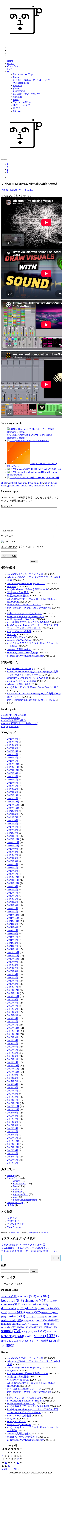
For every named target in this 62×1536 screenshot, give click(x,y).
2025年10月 (13, 770)
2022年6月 (12, 896)
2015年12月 (13, 1141)
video (52, 485)
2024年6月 (12, 820)
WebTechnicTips (21, 83)
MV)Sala (11, 586)
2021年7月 (12, 930)
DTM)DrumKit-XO (10, 717)
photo (16, 88)
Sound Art (29, 190)
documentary (13, 1308)
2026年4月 (12, 751)
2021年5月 (12, 936)
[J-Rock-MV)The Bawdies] (5, 159)
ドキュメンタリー (24, 1247)
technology (39, 485)
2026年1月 (12, 760)
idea (40, 1317)
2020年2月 (12, 984)
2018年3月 (12, 1056)
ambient (13, 483)
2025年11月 (13, 767)
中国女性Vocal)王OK (18, 595)
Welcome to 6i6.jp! (22, 102)
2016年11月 (13, 1106)
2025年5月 (12, 786)
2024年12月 (13, 801)
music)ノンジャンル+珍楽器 (22, 681)
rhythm (41, 1326)
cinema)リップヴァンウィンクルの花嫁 (27, 678)
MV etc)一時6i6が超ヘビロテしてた (32, 80)
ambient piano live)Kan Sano (21, 619)
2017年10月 (13, 1072)
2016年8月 (12, 1116)
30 (9, 1465)
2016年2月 (12, 1134)
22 (6, 1462)
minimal (9, 1323)
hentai (54, 483)
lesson (4, 485)
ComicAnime (13, 66)
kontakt (7, 1251)
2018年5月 (12, 1050)
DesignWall (34, 1232)
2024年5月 (12, 823)
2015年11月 (13, 1144)
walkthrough (15, 1341)
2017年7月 (12, 1081)
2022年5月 (12, 899)
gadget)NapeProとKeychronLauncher (25, 655)
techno (51, 1331)
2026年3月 (12, 754)
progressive (8, 1327)
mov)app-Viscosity (10, 726)
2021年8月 (12, 927)
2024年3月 (12, 830)
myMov (17, 1189)
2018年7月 (12, 1043)
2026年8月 (12, 738)
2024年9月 (12, 811)
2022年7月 (12, 892)
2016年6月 (12, 1122)
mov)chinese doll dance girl (20, 668)
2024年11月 (13, 804)
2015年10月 (13, 1147)
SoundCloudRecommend (25, 1199)
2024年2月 (12, 833)
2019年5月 (12, 1012)
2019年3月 (12, 1018)
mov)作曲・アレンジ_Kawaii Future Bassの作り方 (33, 687)
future (47, 483)
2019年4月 (12, 1015)
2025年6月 (12, 782)
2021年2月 (12, 946)
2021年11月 (13, 918)
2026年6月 (12, 745)
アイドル (35, 1244)
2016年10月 (13, 1109)
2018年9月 (12, 1037)
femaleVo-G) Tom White (19, 640)
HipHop (33, 1251)
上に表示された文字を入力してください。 (24, 547)
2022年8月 (12, 889)
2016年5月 (12, 1125)
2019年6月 (12, 1009)
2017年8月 (12, 1078)
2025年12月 (13, 764)
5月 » (16, 1469)
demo (30, 483)
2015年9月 (12, 1150)
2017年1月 (12, 1100)
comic (52, 1301)
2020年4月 (12, 977)
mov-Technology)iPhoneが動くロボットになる (31, 700)
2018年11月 (13, 1031)
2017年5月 (12, 1087)
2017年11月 (13, 1068)
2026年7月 (12, 742)
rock (53, 1327)
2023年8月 (12, 852)
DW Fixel (44, 1232)
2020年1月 (12, 987)
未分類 (10, 1205)
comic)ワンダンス (16, 637)
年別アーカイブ (21, 105)
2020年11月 (13, 955)
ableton (4, 483)
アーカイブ (7, 1283)
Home (10, 61)
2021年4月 (12, 940)
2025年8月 (12, 776)
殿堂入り (18, 108)
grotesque (47, 1313)
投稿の (13, 1221)
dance (27, 1304)
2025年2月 (12, 795)
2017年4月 (12, 1090)
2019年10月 (13, 996)
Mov (9, 69)
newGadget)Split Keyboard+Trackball (25, 616)
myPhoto (17, 85)
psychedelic (13, 485)
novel (16, 99)
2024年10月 (13, 808)
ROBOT (39, 1247)
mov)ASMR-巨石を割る (13, 720)
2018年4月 (12, 1053)
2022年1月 (12, 911)
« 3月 (4, 1469)
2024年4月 (12, 826)
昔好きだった (8, 1244)
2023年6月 (12, 858)
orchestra (23, 1324)
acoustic (9, 1296)
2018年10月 (13, 1034)
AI (5, 1247)
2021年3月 (12, 943)
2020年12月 (13, 952)
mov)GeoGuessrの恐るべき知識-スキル (27, 589)
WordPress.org (14, 1227)
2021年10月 (13, 921)
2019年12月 (13, 990)
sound (23, 485)
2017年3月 (12, 1094)
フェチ (54, 1251)
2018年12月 (13, 1028)
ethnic (44, 1308)
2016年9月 (12, 1112)
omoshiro (17, 96)
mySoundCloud (20, 1194)
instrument (12, 1320)
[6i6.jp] (25, 42)
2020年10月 (13, 958)
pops (49, 1323)
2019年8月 (12, 1002)
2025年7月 (12, 779)
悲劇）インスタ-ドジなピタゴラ (24, 613)
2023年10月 (13, 845)
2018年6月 (12, 1046)
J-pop (28, 1320)
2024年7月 (12, 817)
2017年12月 (13, 1065)
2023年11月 (13, 842)
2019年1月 (12, 1024)
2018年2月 (12, 1059)
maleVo (52, 1320)
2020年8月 (12, 965)
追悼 (19, 1251)
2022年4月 (12, 902)
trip (47, 485)
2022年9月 (12, 886)
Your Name (7, 530)
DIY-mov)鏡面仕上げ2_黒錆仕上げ (19, 723)
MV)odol (11, 634)
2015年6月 (12, 1160)
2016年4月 (12, 1128)
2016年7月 (12, 1119)
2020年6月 (12, 971)
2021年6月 (12, 933)
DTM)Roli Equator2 (39, 440)
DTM (25, 1251)
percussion (36, 1324)
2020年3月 (12, 980)
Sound (16, 77)
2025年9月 (12, 773)
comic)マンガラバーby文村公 (22, 652)
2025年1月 (12, 798)
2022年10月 (13, 883)
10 (12, 1456)
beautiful (22, 483)
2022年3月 (12, 905)
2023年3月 (12, 867)
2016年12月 (13, 1103)
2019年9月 (12, 999)
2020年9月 (12, 962)
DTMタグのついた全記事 (26, 93)
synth (40, 1331)
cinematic (35, 1300)
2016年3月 (12, 1131)
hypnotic (31, 1317)
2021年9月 (12, 924)
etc (8, 71)
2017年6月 (12, 1084)
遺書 (14, 1251)
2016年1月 (12, 1138)
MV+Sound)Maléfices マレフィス (24, 604)
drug (36, 483)
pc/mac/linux (19, 91)
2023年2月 (12, 870)
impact (51, 1316)
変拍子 (46, 1251)
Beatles (10, 1247)
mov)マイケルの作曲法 (19, 631)
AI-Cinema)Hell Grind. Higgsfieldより (26, 583)
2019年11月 (13, 993)
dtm (41, 483)
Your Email (7, 536)
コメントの (15, 1224)
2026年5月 (12, 748)
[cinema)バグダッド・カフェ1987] (2, 159)
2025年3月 (12, 792)
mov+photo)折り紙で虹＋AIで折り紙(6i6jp (29, 607)
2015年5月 (12, 1163)
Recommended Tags (23, 74)
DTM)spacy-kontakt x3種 (46, 477)
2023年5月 (12, 861)
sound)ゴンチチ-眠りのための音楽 (25, 574)
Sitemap (17, 111)
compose (10, 1304)
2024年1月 (12, 836)
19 (18, 1459)
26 (18, 1462)
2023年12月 (13, 839)
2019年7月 (12, 1006)
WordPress (15, 1232)
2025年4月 (12, 789)
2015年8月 (12, 1153)
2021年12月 (13, 914)
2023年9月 (12, 848)
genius (33, 1312)
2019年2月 (12, 1021)
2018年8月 (12, 1040)
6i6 (3, 190)
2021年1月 (12, 949)
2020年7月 (12, 968)
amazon (25, 1244)
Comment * (6, 506)
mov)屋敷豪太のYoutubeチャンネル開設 (28, 622)
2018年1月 (12, 1062)
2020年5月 (12, 974)
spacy (30, 485)
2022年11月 (13, 880)
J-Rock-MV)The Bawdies (13, 715)
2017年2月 (12, 1097)
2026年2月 (12, 757)
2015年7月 (12, 1156)
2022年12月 (13, 877)
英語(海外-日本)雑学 (18, 592)
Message (11, 1175)
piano (39, 1251)
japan (18, 1244)
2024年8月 (12, 814)
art (43, 1296)
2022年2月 (12, 908)
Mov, (21, 190)
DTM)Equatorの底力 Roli (48, 469)
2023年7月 (12, 855)
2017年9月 (12, 1075)
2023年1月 (12, 874)
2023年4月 (12, 864)
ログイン (12, 1218)
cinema (10, 63)
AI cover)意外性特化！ (19, 649)
